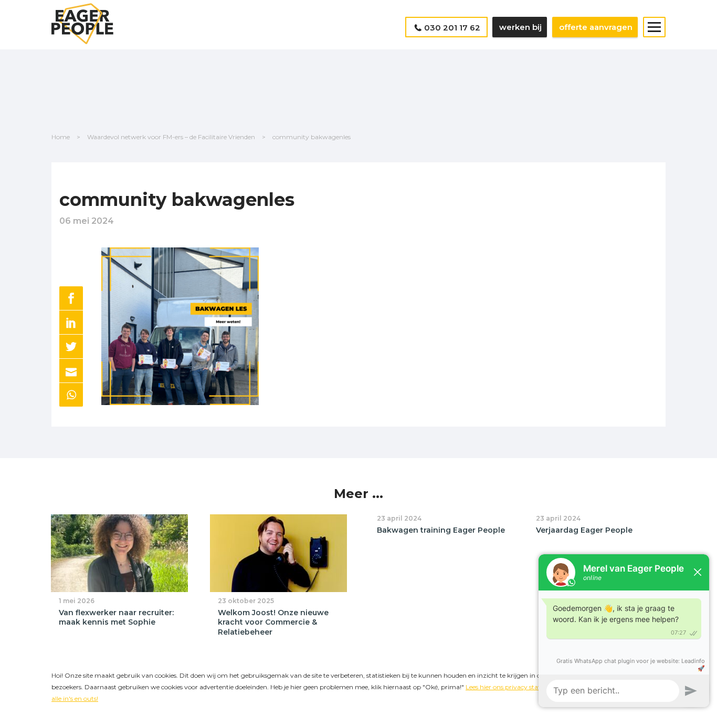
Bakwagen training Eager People (441, 530)
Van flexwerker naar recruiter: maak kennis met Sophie (116, 617)
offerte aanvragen (595, 27)
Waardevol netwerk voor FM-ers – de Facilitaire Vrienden (171, 137)
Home (60, 137)
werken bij (520, 27)
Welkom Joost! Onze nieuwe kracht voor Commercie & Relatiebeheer (273, 622)
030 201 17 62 (452, 28)
